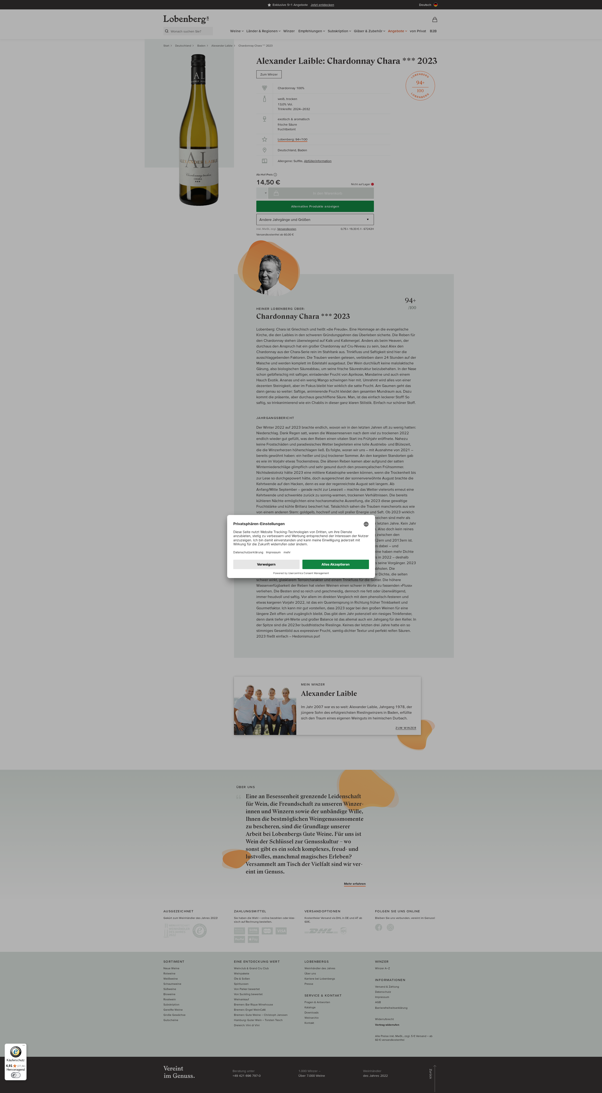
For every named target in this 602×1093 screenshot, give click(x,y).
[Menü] (24, 1046)
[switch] (15, 1075)
